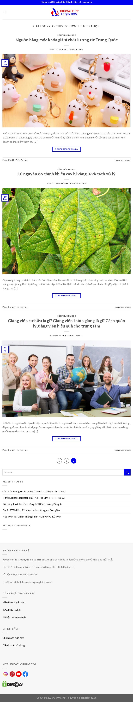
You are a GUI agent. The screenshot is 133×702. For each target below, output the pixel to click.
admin (79, 49)
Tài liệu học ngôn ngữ (14, 617)
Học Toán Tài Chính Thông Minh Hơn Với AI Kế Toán (31, 516)
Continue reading (66, 149)
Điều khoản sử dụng (13, 645)
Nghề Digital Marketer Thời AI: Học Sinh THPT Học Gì (33, 497)
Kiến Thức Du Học (66, 35)
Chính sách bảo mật (13, 637)
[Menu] (4, 12)
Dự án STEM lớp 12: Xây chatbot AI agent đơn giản (31, 510)
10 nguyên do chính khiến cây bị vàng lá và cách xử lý (66, 173)
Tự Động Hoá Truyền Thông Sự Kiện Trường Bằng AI (32, 504)
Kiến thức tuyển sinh (13, 602)
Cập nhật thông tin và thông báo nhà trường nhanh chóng (33, 491)
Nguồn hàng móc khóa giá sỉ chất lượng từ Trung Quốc (67, 39)
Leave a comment (123, 160)
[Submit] (127, 472)
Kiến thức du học (11, 609)
